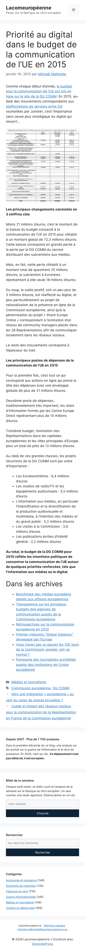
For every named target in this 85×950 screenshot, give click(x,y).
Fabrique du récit (17, 891)
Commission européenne (31, 688)
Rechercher (42, 852)
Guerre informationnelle (21, 896)
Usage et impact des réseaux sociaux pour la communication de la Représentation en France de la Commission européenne (41, 712)
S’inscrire (42, 813)
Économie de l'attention (21, 885)
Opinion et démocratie (20, 908)
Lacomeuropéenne (28, 8)
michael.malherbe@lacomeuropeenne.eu (42, 929)
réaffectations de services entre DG (34, 106)
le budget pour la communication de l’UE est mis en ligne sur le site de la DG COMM (39, 91)
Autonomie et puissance (21, 880)
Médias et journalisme (28, 682)
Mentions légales (54, 925)
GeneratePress (42, 944)
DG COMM (61, 688)
